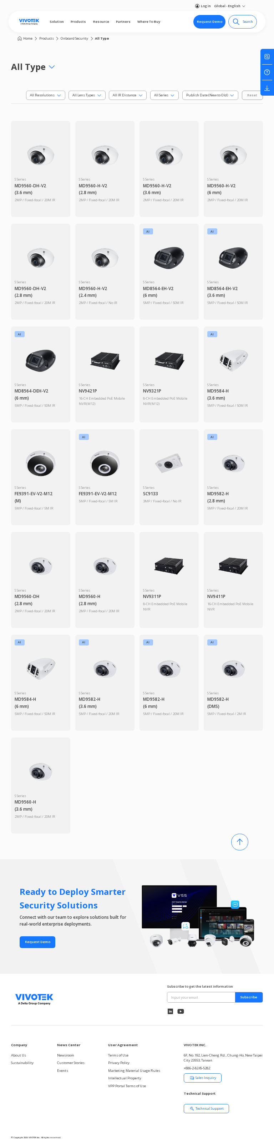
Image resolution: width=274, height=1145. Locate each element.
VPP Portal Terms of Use (127, 1086)
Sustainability (22, 1062)
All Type (102, 38)
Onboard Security (74, 38)
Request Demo (209, 21)
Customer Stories (71, 1062)
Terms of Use (118, 1055)
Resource (101, 21)
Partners (123, 21)
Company (19, 1045)
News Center (68, 1045)
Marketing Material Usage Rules (134, 1070)
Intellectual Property (124, 1078)
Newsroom (65, 1055)
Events (62, 1070)
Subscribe (248, 997)
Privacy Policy (119, 1062)
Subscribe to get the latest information (200, 986)
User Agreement (123, 1045)
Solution (57, 21)
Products (78, 21)
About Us (18, 1055)
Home (27, 38)
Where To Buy (148, 21)
